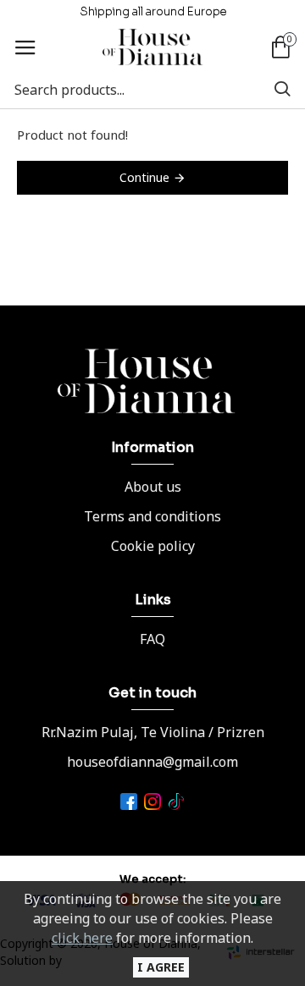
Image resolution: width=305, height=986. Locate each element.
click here (82, 937)
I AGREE (161, 967)
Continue (144, 177)
